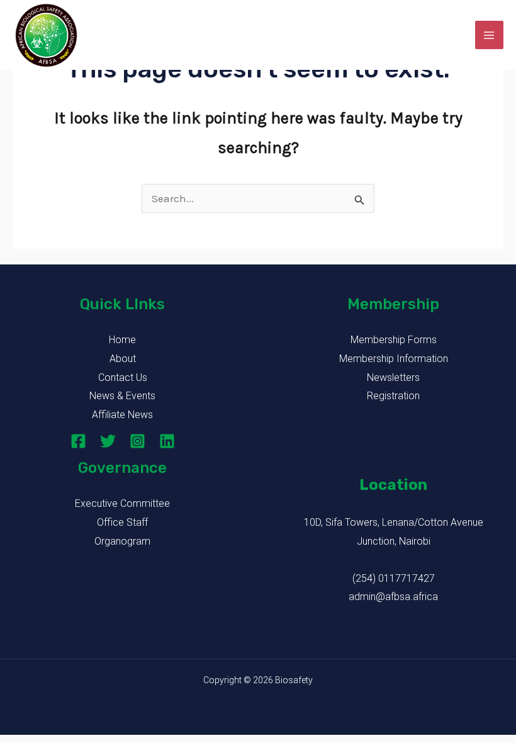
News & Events (122, 396)
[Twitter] (108, 441)
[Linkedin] (167, 441)
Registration (393, 396)
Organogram (122, 541)
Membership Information (393, 359)
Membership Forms (394, 340)
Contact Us (122, 377)
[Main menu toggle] (489, 35)
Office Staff (122, 522)
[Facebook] (78, 441)
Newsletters (393, 377)
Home (122, 340)
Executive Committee (122, 503)
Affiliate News (122, 415)
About (122, 359)
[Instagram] (137, 441)
